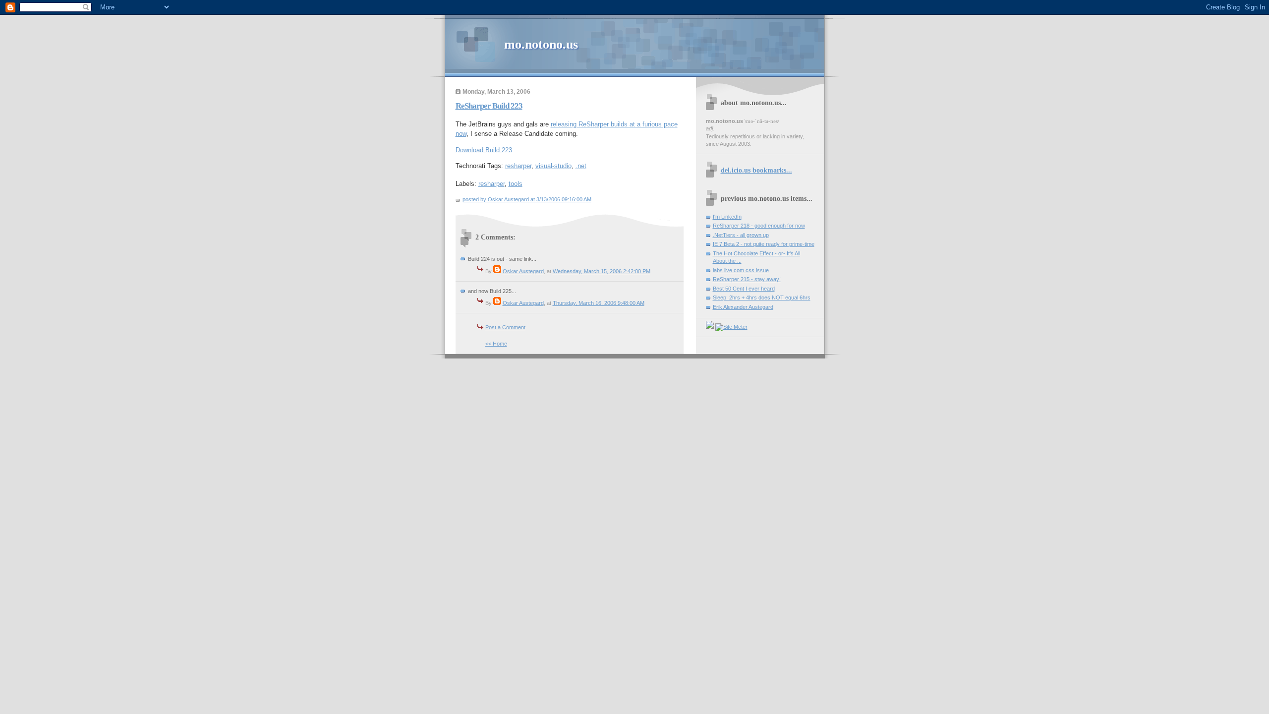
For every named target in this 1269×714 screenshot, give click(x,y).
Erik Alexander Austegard (743, 307)
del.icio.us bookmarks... (756, 170)
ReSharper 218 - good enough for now (759, 226)
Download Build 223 (484, 150)
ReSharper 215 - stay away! (747, 279)
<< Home (496, 344)
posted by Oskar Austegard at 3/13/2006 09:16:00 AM (526, 199)
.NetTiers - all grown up (741, 235)
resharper (518, 166)
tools (515, 183)
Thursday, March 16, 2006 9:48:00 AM (598, 303)
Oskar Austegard (523, 271)
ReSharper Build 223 (489, 106)
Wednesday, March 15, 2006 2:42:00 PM (601, 271)
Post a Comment (505, 327)
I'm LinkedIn (727, 217)
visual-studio (553, 166)
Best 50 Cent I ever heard (744, 289)
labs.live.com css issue (741, 270)
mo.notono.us (541, 44)
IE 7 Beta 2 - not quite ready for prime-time (763, 244)
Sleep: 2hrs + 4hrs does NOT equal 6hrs (761, 297)
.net (581, 166)
